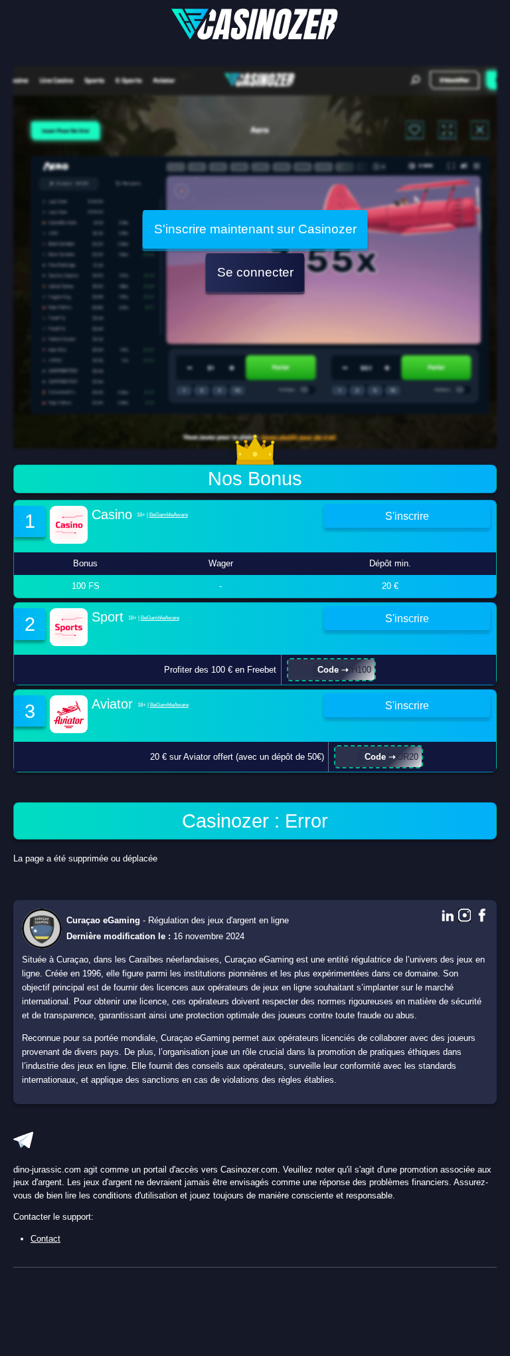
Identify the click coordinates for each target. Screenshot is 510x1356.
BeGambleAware (168, 515)
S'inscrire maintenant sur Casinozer (255, 229)
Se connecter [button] (255, 272)
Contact (45, 1239)
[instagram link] (464, 916)
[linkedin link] (447, 916)
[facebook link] (482, 916)
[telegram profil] (23, 1140)
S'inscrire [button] (407, 516)
